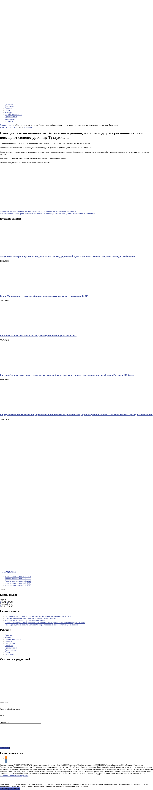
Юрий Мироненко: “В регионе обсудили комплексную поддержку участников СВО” (44, 296)
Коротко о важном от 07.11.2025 (18, 585)
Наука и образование (13, 115)
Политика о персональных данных (14, 776)
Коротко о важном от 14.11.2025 (18, 583)
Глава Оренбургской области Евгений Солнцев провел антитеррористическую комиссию (41, 625)
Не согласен (14, 789)
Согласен (4, 789)
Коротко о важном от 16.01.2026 (18, 577)
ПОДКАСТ (9, 571)
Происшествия (11, 117)
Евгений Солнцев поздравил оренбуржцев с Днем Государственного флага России (39, 616)
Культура (8, 112)
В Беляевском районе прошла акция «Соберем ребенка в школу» (31, 618)
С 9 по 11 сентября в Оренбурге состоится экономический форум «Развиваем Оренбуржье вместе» (45, 623)
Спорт (7, 110)
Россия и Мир (10, 650)
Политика (9, 104)
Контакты (9, 121)
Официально (10, 119)
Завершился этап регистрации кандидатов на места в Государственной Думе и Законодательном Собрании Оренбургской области (68, 256)
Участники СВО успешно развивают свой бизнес (25, 620)
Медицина (9, 637)
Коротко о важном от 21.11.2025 (18, 579)
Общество (9, 108)
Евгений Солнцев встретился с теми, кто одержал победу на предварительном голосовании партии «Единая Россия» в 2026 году (67, 375)
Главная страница (7, 125)
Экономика (9, 106)
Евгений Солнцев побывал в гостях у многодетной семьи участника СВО (38, 335)
